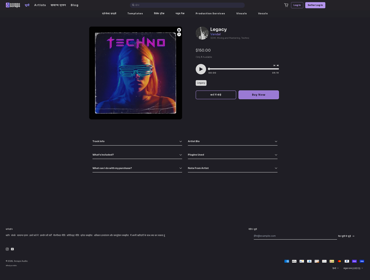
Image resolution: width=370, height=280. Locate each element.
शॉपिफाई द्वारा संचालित (11, 266)
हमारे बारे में (33, 235)
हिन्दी (334, 268)
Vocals (263, 13)
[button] (286, 5)
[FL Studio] (179, 34)
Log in (297, 5)
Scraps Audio (21, 261)
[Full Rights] (179, 30)
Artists (40, 5)
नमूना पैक (180, 13)
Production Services (210, 13)
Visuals (241, 13)
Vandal (215, 34)
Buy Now (258, 94)
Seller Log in (315, 5)
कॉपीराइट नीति (73, 235)
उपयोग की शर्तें (46, 235)
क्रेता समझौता (86, 235)
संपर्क (13, 235)
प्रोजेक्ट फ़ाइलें (109, 13)
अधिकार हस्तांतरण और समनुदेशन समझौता (111, 235)
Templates (135, 13)
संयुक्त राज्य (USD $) (352, 268)
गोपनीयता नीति (59, 235)
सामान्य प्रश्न (58, 5)
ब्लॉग (8, 235)
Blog (75, 5)
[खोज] (133, 5)
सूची (27, 5)
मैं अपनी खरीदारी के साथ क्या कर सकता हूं (147, 235)
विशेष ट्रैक (159, 13)
